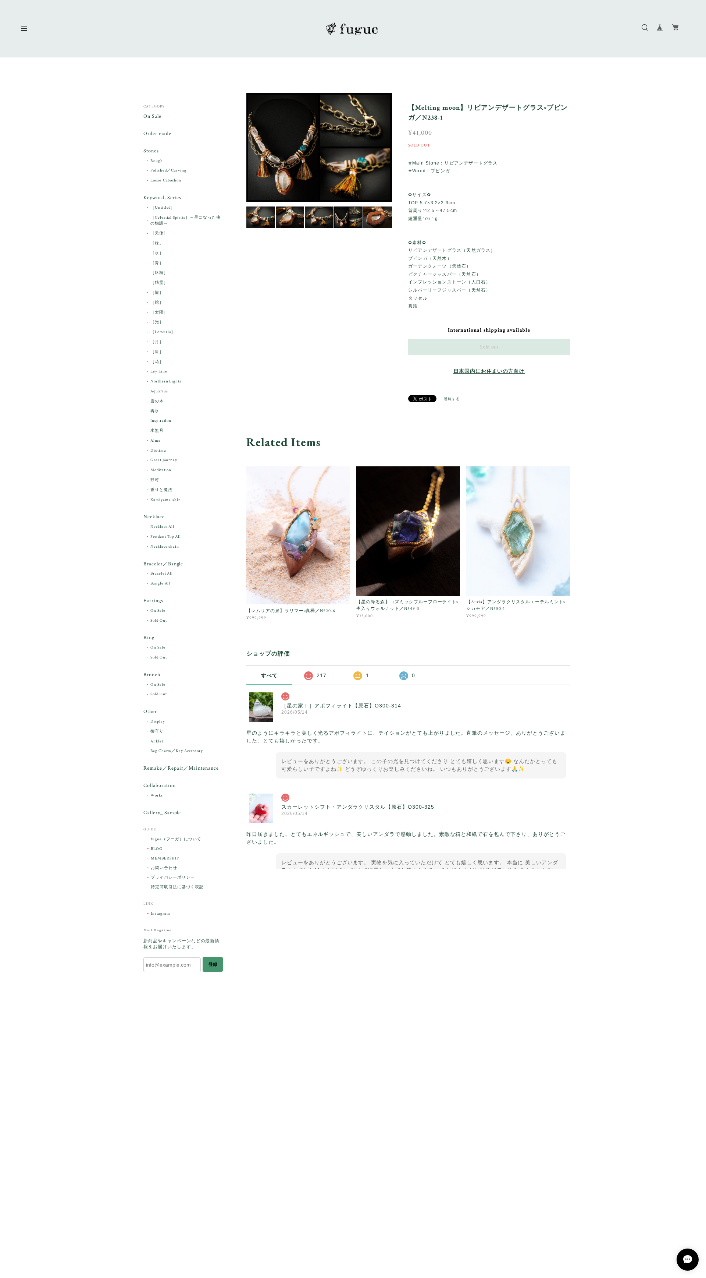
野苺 (154, 480)
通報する (452, 399)
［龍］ (157, 292)
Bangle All (160, 583)
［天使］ (159, 233)
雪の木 (157, 401)
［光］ (157, 322)
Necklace (154, 517)
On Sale (152, 116)
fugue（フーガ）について (176, 839)
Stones (151, 151)
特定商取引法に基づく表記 (177, 887)
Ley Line (158, 371)
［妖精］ (159, 272)
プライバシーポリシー (173, 877)
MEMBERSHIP (165, 858)
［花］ (157, 361)
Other (150, 712)
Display (157, 721)
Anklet (156, 741)
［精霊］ (159, 282)
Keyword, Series (162, 198)
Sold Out (158, 620)
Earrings (153, 601)
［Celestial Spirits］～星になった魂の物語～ (185, 220)
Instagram (160, 913)
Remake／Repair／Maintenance (181, 768)
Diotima (158, 450)
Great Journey (163, 460)
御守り (157, 731)
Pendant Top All (165, 536)
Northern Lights (165, 381)
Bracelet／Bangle (163, 564)
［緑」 (157, 243)
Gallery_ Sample (162, 813)
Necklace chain (164, 546)
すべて (269, 675)
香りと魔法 (161, 490)
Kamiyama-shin (165, 499)
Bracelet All (161, 573)
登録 (212, 964)
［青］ (157, 263)
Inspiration (161, 420)
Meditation (161, 470)
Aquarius (159, 391)
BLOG (157, 848)
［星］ (157, 351)
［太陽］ (159, 312)
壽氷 (154, 411)
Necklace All (162, 526)
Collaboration (159, 786)
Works (156, 795)
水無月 (157, 430)
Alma (155, 440)
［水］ (157, 253)
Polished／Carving (168, 170)
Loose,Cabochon (165, 180)
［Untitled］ (162, 207)
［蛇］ (157, 302)
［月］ (157, 342)
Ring (148, 638)
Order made (157, 134)
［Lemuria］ (163, 332)
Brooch (151, 675)
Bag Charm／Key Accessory (176, 750)
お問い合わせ (164, 868)
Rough (156, 160)
